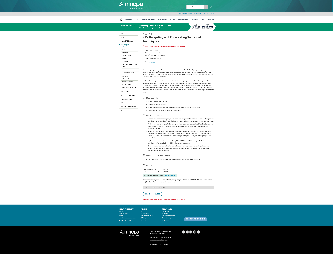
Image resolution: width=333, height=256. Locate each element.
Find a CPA (211, 19)
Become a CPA (183, 19)
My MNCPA (128, 19)
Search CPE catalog (152, 194)
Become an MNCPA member (195, 219)
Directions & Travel (126, 99)
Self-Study (125, 76)
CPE (137, 19)
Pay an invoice (144, 213)
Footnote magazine (168, 218)
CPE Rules (124, 103)
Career (172, 19)
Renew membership (146, 216)
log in (159, 182)
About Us (195, 19)
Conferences (125, 52)
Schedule (125, 61)
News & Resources (148, 19)
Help (180, 13)
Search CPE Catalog (127, 41)
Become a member (169, 175)
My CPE (123, 37)
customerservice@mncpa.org (159, 240)
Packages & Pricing (128, 72)
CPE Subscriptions (127, 79)
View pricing (151, 62)
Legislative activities (168, 216)
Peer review (166, 213)
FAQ (122, 110)
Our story (121, 211)
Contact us (122, 216)
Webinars (124, 58)
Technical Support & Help (130, 64)
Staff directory (123, 213)
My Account (197, 13)
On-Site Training (126, 84)
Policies (165, 244)
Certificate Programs (128, 82)
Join (202, 19)
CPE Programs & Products (126, 46)
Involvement (162, 19)
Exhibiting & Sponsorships (128, 106)
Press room (165, 220)
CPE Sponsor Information (129, 87)
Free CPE (143, 220)
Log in (212, 13)
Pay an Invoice (187, 13)
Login (142, 211)
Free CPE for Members (128, 95)
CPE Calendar (125, 92)
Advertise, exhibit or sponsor (127, 218)
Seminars (124, 50)
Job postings (166, 211)
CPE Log (205, 13)
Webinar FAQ (126, 70)
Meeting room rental (125, 220)
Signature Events (126, 55)
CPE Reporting (127, 67)
